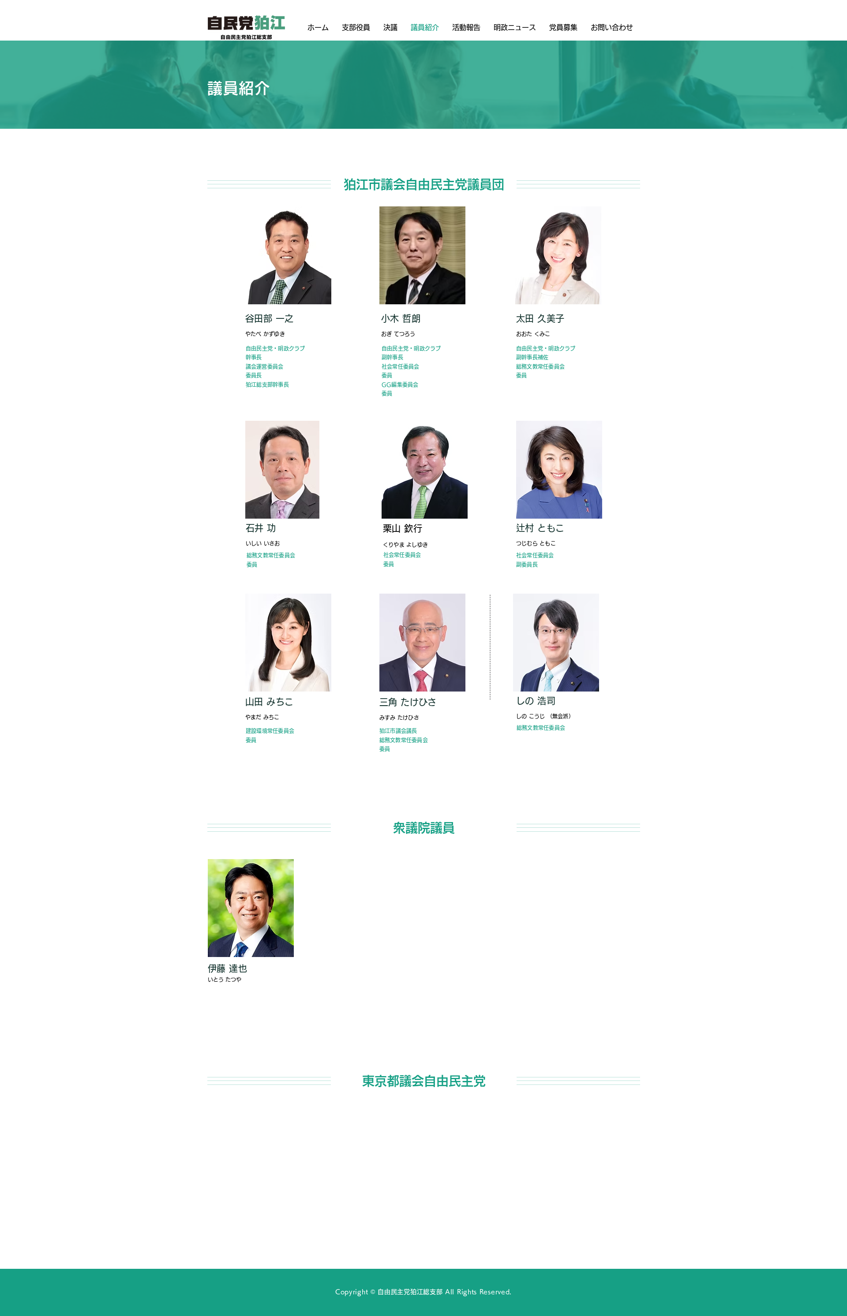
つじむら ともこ (536, 543)
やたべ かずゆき (265, 333)
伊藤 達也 (229, 968)
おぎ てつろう (398, 333)
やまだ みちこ (262, 717)
